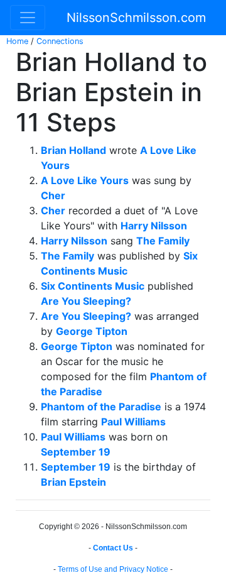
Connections (59, 41)
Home (17, 41)
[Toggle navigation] (27, 17)
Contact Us (113, 548)
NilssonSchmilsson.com (136, 17)
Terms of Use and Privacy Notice (113, 569)
